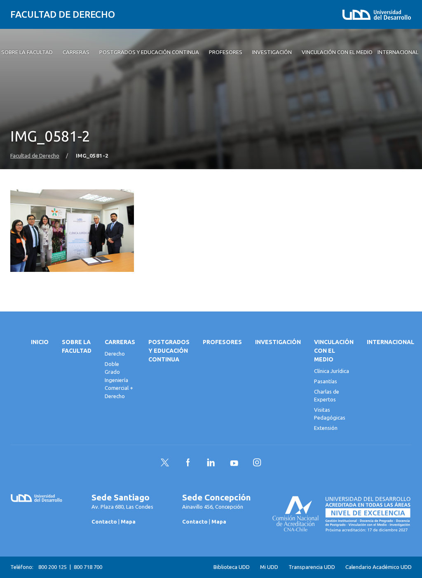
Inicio (40, 342)
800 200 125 (52, 567)
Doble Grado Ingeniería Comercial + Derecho (119, 380)
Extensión (326, 428)
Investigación (278, 342)
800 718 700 (88, 567)
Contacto (104, 521)
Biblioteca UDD (231, 567)
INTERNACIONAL (390, 342)
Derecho (115, 353)
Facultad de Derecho (62, 14)
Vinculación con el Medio (334, 351)
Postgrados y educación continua (169, 351)
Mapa (128, 521)
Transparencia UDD (311, 567)
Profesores (222, 342)
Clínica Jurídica (331, 371)
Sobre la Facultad (76, 346)
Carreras (120, 342)
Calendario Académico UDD (378, 567)
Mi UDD (269, 567)
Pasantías (325, 381)
